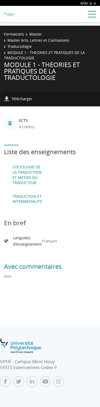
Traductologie (19, 46)
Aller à (86, 3)
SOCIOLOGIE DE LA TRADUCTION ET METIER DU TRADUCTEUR (27, 174)
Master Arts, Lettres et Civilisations (38, 40)
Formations (14, 34)
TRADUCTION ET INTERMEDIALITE (27, 199)
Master (35, 34)
